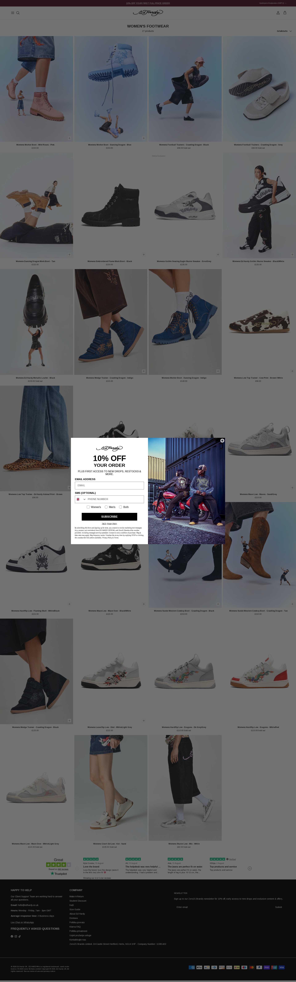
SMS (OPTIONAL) (85, 493)
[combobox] (80, 499)
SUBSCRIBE (109, 516)
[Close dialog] (222, 440)
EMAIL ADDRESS (85, 479)
